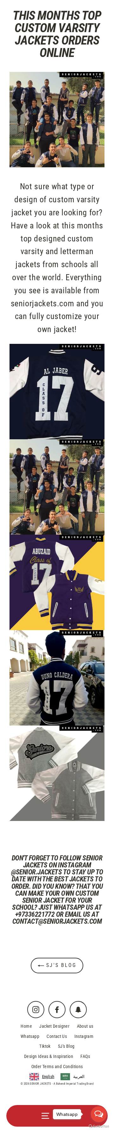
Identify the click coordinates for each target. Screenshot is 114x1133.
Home (26, 1026)
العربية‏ (79, 1076)
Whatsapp (30, 1036)
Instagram (83, 1036)
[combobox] (42, 1077)
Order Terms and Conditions (57, 1066)
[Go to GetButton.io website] (99, 1126)
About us (85, 1026)
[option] (72, 1077)
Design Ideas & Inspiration (48, 1056)
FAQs (85, 1056)
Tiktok (44, 1046)
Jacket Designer (54, 1026)
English (48, 1076)
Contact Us (57, 1036)
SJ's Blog (60, 965)
